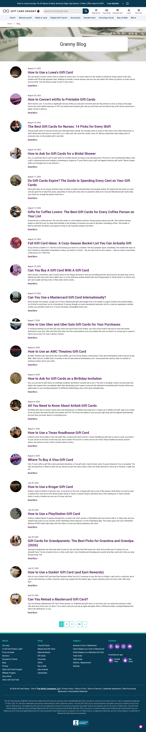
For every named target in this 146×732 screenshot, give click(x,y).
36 (79, 624)
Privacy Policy (67, 689)
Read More (32, 86)
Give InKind (6, 676)
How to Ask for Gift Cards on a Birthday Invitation (65, 379)
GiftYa (40, 663)
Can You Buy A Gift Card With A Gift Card (58, 270)
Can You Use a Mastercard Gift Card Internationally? (67, 297)
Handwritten (42, 673)
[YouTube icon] (129, 646)
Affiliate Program (9, 673)
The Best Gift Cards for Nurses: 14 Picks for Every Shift (69, 126)
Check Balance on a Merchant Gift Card (88, 652)
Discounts (42, 659)
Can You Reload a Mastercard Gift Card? (58, 599)
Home (9, 24)
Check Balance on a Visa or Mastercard (88, 649)
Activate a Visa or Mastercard (84, 645)
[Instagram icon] (123, 646)
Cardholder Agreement (112, 689)
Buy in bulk (42, 666)
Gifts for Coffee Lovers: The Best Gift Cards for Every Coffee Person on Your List (81, 214)
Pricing (5, 666)
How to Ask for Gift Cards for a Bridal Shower (62, 154)
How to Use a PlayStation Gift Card (54, 514)
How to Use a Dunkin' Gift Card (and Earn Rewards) (66, 572)
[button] (63, 724)
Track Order (77, 656)
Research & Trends (9, 659)
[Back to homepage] (22, 11)
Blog (4, 663)
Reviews (5, 656)
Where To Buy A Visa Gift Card (50, 460)
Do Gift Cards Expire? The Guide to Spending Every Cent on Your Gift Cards (79, 183)
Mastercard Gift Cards (46, 649)
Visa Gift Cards (44, 645)
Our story (6, 645)
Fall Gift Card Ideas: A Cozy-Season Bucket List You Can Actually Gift (79, 243)
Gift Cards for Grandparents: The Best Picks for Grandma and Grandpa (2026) (81, 543)
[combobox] (63, 11)
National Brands (44, 652)
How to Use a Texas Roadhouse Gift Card (58, 433)
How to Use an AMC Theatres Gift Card (57, 351)
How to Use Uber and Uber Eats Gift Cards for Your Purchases (74, 324)
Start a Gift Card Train (10, 680)
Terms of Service (94, 689)
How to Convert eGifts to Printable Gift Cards (61, 99)
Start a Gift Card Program (12, 669)
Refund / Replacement (82, 663)
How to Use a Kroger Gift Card (50, 487)
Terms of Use (80, 689)
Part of (45, 689)
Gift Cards (42, 656)
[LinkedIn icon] (117, 646)
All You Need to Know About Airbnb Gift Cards (62, 406)
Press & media (8, 652)
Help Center (77, 659)
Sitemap (76, 666)
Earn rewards (43, 669)
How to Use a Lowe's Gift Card (50, 72)
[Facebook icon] (110, 646)
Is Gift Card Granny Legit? (12, 649)
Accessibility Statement (77, 691)
